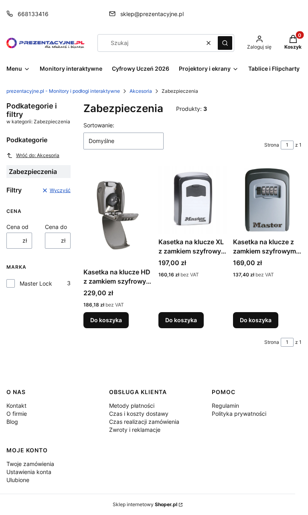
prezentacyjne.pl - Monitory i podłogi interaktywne (63, 91)
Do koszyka (106, 320)
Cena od (17, 226)
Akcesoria (141, 91)
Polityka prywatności (239, 413)
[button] (225, 43)
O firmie (16, 413)
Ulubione (17, 479)
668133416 (33, 13)
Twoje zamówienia (30, 463)
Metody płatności (131, 405)
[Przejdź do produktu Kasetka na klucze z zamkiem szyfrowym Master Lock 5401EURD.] (267, 200)
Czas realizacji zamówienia (144, 421)
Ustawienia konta (28, 471)
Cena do (56, 226)
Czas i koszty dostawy (138, 413)
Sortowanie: (98, 125)
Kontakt (16, 405)
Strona (271, 145)
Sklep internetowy (145, 504)
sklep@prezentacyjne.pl (152, 13)
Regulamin (225, 405)
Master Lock (36, 283)
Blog (12, 421)
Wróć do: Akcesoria (37, 155)
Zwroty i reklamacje (134, 429)
